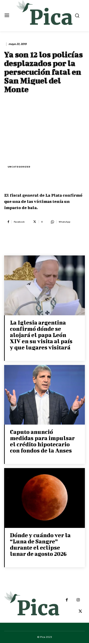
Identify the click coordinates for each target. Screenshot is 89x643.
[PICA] (44, 15)
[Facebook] (66, 600)
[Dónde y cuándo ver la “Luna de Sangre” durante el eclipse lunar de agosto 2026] (44, 498)
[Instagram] (78, 600)
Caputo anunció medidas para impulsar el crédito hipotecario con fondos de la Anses (42, 441)
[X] (80, 611)
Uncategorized (19, 166)
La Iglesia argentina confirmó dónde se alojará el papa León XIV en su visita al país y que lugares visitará (41, 334)
